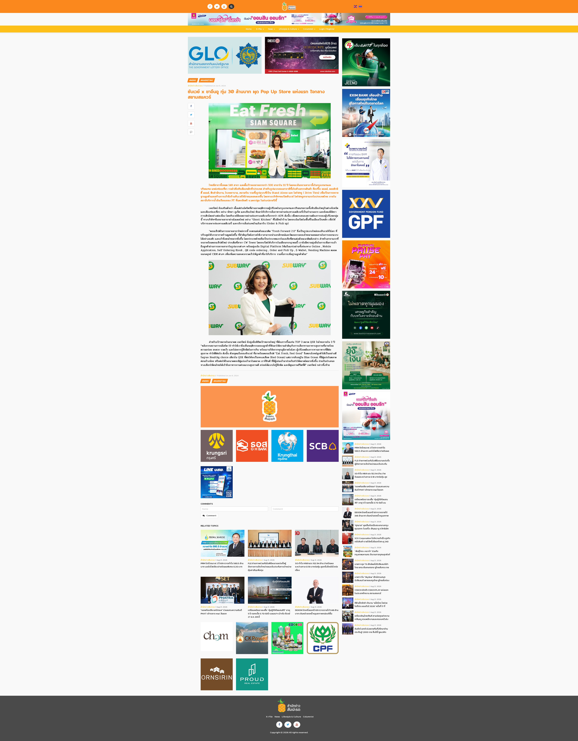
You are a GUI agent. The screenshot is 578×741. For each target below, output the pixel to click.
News (270, 29)
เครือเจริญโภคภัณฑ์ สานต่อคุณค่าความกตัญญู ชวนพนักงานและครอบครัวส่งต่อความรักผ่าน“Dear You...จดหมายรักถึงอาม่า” (372, 617)
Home (249, 29)
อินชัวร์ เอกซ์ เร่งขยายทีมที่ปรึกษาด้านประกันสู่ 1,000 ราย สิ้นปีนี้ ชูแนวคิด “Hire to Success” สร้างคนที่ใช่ (371, 630)
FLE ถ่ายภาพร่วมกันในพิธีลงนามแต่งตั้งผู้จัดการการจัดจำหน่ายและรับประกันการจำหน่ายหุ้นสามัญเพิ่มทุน (269, 567)
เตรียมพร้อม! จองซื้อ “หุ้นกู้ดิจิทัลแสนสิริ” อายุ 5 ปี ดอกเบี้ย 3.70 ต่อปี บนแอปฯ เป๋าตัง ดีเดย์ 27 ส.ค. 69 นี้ (269, 613)
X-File (259, 29)
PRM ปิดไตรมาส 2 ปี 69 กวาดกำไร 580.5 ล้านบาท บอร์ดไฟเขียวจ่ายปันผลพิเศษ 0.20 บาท (222, 565)
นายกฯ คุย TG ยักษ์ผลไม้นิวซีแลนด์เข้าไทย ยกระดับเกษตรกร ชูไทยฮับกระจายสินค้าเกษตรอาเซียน (372, 565)
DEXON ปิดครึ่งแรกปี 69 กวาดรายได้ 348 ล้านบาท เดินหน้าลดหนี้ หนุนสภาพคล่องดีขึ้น (316, 611)
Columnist (308, 29)
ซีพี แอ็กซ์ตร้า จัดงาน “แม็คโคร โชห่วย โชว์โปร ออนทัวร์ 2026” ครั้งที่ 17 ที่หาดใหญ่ (371, 604)
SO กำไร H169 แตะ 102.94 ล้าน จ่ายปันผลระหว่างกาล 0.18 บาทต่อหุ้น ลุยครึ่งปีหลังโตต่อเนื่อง (316, 567)
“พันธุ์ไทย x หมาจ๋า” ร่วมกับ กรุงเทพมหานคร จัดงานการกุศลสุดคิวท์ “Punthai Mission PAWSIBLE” (372, 553)
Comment (211, 515)
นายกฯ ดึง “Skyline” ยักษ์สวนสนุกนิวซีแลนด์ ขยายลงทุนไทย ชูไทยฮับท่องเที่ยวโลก (372, 578)
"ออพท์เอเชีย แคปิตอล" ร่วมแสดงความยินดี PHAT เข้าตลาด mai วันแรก (221, 611)
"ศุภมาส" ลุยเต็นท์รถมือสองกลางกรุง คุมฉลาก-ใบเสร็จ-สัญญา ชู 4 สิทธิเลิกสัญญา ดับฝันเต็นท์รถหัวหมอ (372, 527)
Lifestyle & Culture (288, 29)
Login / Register (326, 29)
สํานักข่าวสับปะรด (195, 85)
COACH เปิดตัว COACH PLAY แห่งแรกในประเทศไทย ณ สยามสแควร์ (371, 591)
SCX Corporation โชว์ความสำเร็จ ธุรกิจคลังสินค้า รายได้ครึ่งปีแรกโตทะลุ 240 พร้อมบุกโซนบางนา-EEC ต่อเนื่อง (372, 540)
